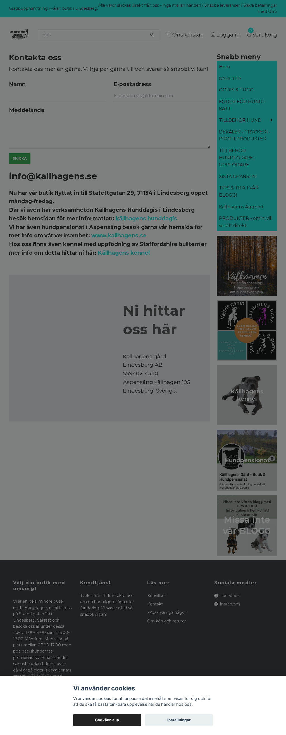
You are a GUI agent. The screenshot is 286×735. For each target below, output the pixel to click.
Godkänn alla (107, 720)
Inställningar (179, 720)
